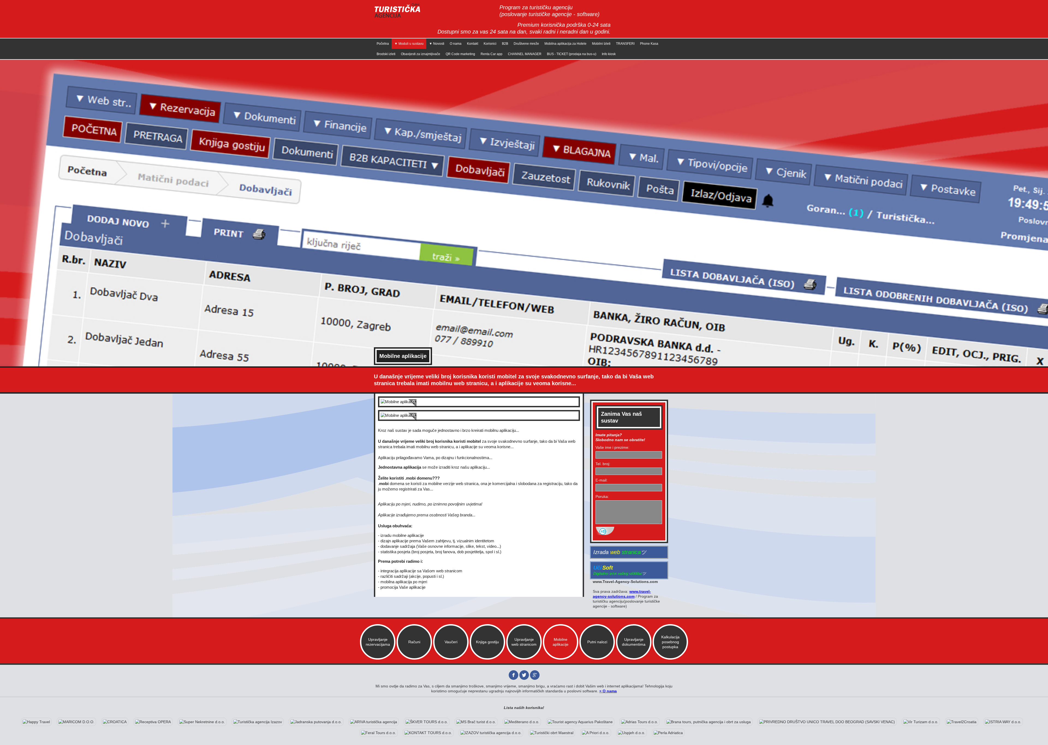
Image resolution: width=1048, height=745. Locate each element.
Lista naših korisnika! (524, 707)
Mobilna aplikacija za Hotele (565, 44)
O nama (456, 44)
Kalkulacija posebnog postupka (670, 642)
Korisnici (490, 44)
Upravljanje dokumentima (633, 642)
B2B (505, 44)
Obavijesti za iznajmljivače (420, 54)
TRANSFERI (625, 44)
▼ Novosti (436, 44)
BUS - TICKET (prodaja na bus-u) (571, 54)
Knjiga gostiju (487, 642)
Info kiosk (609, 54)
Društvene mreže (526, 44)
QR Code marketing (460, 54)
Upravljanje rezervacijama (378, 642)
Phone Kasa (649, 44)
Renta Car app (491, 54)
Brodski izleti (386, 54)
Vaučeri (451, 642)
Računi (414, 642)
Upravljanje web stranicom (524, 642)
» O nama (608, 691)
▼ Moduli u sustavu (409, 44)
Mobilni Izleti (601, 44)
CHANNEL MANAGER (524, 54)
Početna (383, 44)
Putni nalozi (597, 642)
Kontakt (472, 44)
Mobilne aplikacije (560, 642)
